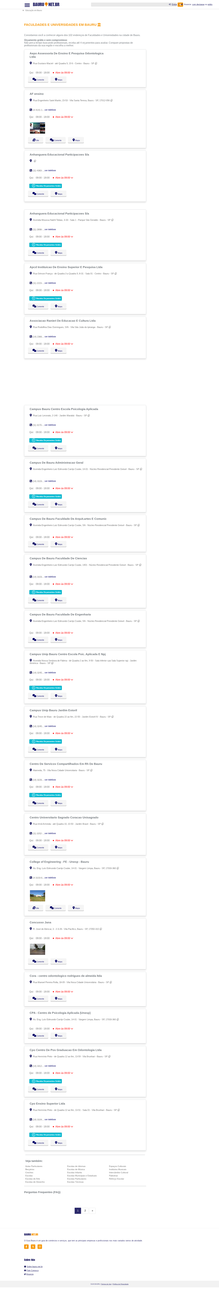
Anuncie (30, 1274)
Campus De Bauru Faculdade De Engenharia (61, 614)
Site (37, 140)
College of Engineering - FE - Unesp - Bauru (60, 861)
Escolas (29, 1175)
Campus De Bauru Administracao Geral (57, 462)
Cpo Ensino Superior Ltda (48, 1103)
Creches (29, 1172)
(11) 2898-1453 (40, 229)
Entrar (174, 4)
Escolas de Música (76, 1169)
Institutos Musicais (117, 1169)
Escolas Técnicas (75, 1182)
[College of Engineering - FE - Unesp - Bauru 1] (37, 900)
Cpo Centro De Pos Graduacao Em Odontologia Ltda (66, 1050)
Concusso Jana (41, 922)
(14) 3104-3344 (40, 1119)
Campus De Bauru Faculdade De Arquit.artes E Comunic (68, 518)
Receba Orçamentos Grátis (48, 186)
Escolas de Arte (32, 1179)
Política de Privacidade (121, 1284)
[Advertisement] (86, 9)
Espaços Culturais (117, 1166)
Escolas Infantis (74, 1172)
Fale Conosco (33, 1270)
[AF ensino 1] (37, 133)
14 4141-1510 (39, 110)
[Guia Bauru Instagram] (41, 1246)
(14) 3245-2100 (40, 672)
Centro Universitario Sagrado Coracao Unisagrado (64, 817)
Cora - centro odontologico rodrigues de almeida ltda (66, 975)
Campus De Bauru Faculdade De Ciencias (59, 558)
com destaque (198, 4)
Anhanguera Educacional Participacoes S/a (60, 154)
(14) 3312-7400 (40, 1066)
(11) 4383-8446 (40, 170)
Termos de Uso (106, 1284)
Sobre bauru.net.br (35, 1266)
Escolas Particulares (76, 1179)
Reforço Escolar (116, 1179)
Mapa (59, 80)
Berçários (29, 1169)
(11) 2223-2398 (40, 283)
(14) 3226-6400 (40, 780)
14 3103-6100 (39, 877)
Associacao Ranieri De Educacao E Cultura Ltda (63, 320)
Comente (38, 80)
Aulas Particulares (33, 1166)
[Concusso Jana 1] (37, 954)
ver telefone (50, 110)
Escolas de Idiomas (76, 1166)
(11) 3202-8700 (40, 833)
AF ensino (37, 93)
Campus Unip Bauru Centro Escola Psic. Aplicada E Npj (68, 654)
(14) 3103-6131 (40, 577)
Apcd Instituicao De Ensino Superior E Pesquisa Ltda (66, 267)
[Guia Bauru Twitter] (34, 1246)
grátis (210, 4)
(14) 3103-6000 (40, 481)
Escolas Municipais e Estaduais (82, 1175)
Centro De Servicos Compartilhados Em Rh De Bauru (66, 763)
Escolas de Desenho (35, 1182)
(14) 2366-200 (39, 336)
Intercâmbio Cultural (118, 1172)
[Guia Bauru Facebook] (27, 1246)
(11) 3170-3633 (40, 425)
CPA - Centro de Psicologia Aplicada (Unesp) (60, 1012)
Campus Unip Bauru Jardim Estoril (54, 710)
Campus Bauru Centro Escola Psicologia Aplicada (64, 409)
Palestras (113, 1175)
